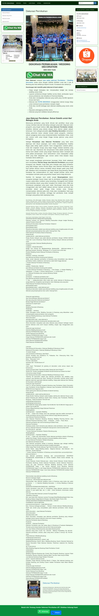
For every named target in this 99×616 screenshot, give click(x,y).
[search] (95, 3)
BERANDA (18, 3)
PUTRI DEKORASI (8, 3)
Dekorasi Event (5, 21)
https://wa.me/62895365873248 (83, 41)
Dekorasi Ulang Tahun (7, 15)
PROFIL (25, 3)
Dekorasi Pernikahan (51, 583)
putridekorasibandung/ (81, 27)
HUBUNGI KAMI (46, 3)
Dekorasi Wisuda (6, 12)
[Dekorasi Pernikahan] (33, 589)
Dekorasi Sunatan (6, 18)
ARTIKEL (39, 3)
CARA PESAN (32, 3)
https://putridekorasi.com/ (82, 40)
